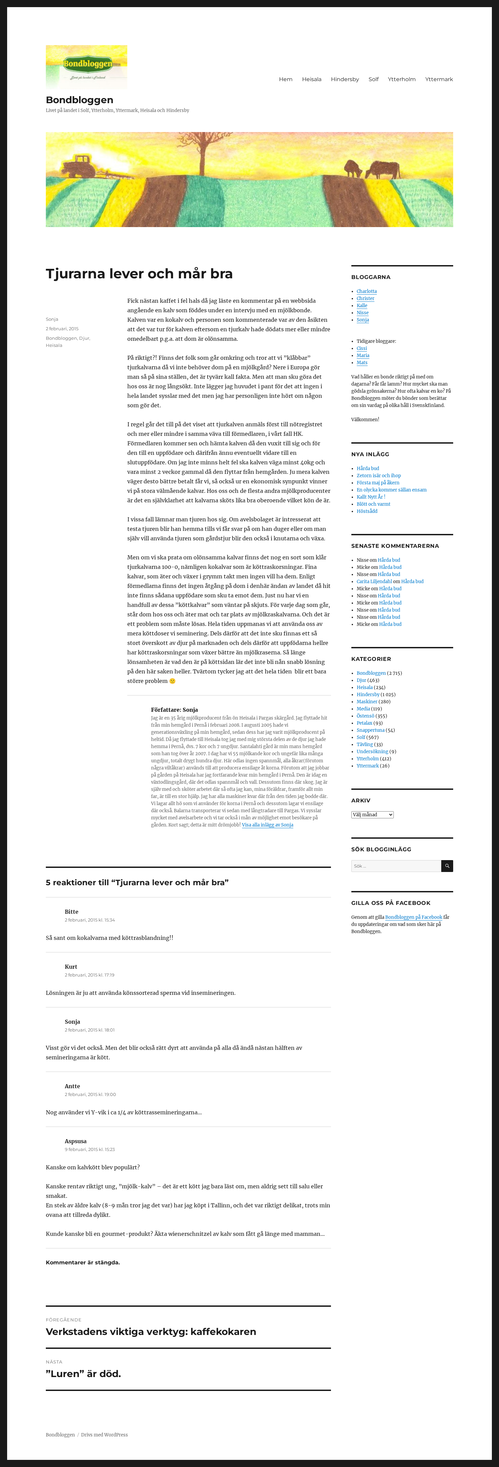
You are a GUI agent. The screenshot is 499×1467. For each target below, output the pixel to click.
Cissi (362, 348)
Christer (365, 298)
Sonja (52, 319)
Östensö (365, 716)
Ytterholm (402, 79)
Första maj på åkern (378, 483)
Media (363, 709)
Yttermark (439, 79)
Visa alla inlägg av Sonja (267, 825)
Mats (362, 363)
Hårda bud (368, 468)
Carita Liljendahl (374, 581)
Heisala (311, 79)
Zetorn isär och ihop (379, 476)
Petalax (364, 723)
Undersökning (372, 752)
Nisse (363, 313)
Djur (84, 338)
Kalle (362, 306)
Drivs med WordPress (104, 1435)
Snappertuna (371, 730)
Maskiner (367, 702)
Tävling (365, 744)
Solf (373, 79)
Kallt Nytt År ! (371, 497)
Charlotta (367, 291)
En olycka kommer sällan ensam (392, 490)
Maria (363, 355)
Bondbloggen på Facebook (413, 917)
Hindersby (345, 79)
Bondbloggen (79, 100)
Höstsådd (367, 511)
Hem (286, 79)
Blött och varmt (373, 504)
